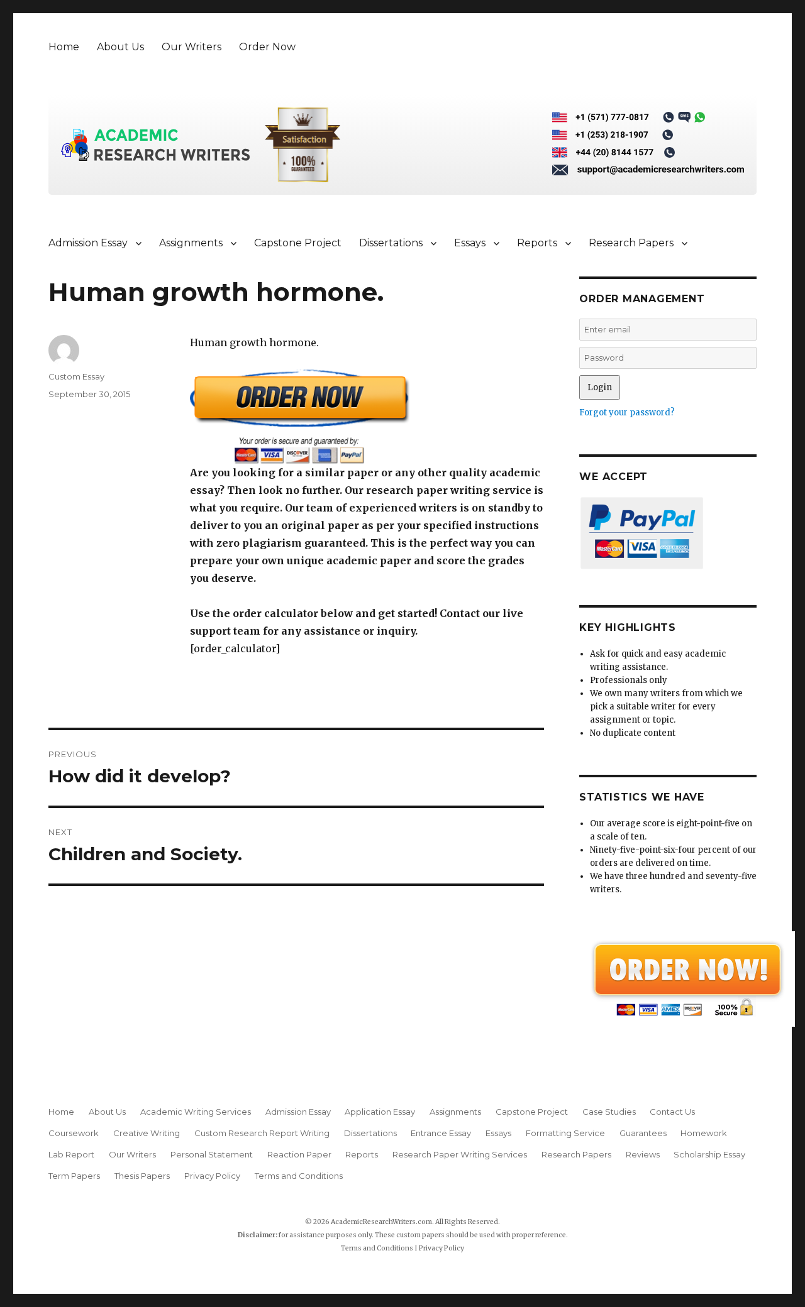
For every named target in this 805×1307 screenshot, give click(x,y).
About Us (120, 47)
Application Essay (380, 1112)
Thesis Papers (142, 1176)
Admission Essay (88, 243)
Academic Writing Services (195, 1112)
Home (63, 47)
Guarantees (643, 1133)
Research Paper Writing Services (459, 1154)
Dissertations (391, 243)
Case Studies (609, 1112)
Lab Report (71, 1154)
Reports (537, 243)
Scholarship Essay (712, 1154)
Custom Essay (76, 376)
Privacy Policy (212, 1176)
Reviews (643, 1154)
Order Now (267, 47)
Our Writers (191, 47)
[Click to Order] (367, 416)
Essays (470, 243)
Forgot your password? (627, 412)
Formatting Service (565, 1133)
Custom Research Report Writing (262, 1133)
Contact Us (672, 1112)
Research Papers (631, 243)
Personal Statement (211, 1154)
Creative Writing (146, 1133)
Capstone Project (297, 243)
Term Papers (74, 1176)
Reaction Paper (299, 1154)
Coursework (73, 1133)
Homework (703, 1133)
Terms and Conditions (299, 1176)
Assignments (191, 243)
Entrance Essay (441, 1133)
